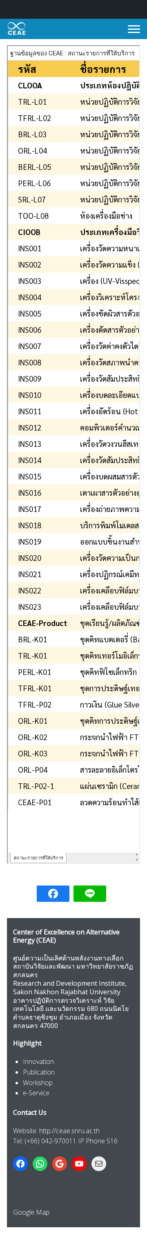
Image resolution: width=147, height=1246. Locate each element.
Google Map (31, 1212)
